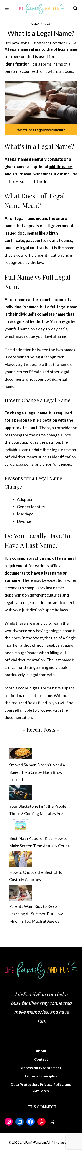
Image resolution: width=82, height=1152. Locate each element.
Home (33, 23)
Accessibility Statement (41, 1067)
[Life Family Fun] (41, 8)
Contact (41, 1059)
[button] (75, 8)
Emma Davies (19, 43)
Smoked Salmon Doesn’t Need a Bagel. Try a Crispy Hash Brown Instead (37, 772)
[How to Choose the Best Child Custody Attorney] (20, 860)
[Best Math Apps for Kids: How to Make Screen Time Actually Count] (20, 827)
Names (45, 23)
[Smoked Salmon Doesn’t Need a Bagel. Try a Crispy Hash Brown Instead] (20, 754)
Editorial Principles (41, 1076)
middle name (60, 166)
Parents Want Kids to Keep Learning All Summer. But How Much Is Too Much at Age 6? (36, 913)
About (41, 1051)
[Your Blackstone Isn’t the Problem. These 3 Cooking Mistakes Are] (20, 793)
